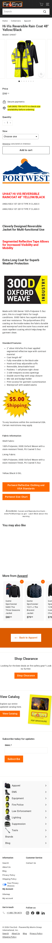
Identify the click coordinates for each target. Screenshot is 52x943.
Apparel (27, 21)
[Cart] (41, 4)
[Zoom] (41, 74)
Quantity (6, 117)
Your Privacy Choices (12, 884)
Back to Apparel (28, 637)
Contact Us (31, 863)
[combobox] (26, 12)
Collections (16, 21)
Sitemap (6, 894)
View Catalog (10, 713)
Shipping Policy (9, 879)
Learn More (33, 514)
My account (7, 898)
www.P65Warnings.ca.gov (15, 514)
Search (5, 863)
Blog (4, 871)
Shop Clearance (26, 675)
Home (5, 21)
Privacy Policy (8, 875)
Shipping (6, 144)
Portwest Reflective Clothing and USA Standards (26, 487)
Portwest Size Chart (16, 496)
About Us (6, 867)
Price (5, 88)
